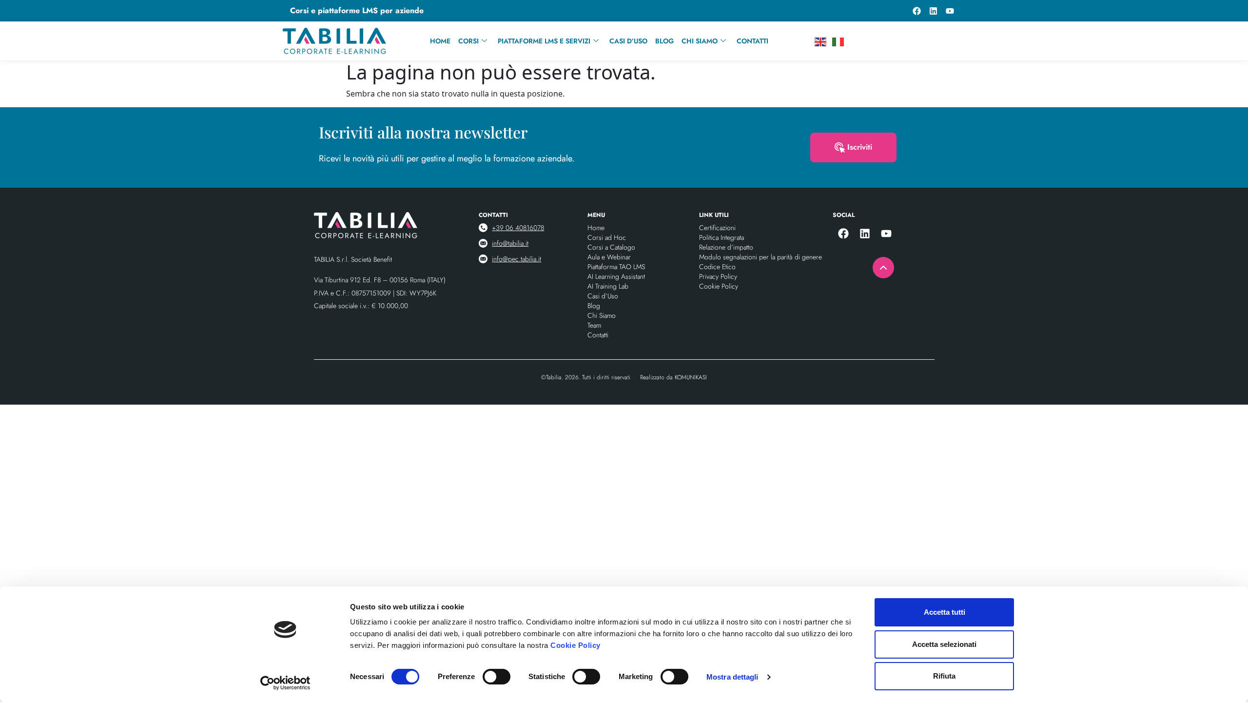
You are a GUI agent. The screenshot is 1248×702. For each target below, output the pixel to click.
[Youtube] (949, 10)
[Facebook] (916, 10)
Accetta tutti (944, 612)
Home (440, 41)
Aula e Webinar (609, 257)
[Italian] (838, 41)
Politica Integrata (721, 237)
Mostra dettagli (732, 677)
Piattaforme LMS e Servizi (544, 41)
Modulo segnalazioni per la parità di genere (760, 257)
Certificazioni (717, 228)
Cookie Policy (575, 645)
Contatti (752, 41)
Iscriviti (859, 147)
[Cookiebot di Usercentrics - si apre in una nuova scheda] (285, 683)
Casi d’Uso (628, 41)
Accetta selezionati (944, 644)
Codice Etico (717, 267)
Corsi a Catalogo (611, 247)
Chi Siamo (700, 41)
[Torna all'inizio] (883, 267)
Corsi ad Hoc (606, 237)
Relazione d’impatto (726, 247)
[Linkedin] (933, 10)
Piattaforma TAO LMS (616, 267)
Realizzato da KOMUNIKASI (673, 377)
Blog (664, 41)
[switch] (496, 676)
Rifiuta (944, 676)
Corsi (468, 41)
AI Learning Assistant (616, 276)
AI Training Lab (607, 286)
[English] (821, 41)
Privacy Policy (718, 276)
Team (594, 325)
